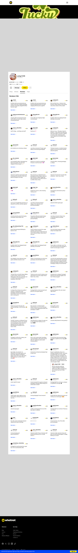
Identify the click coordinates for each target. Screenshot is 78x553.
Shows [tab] (16, 91)
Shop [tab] (10, 91)
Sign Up (73, 551)
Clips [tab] (28, 91)
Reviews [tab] (22, 91)
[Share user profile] (10, 87)
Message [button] (17, 87)
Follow (25, 87)
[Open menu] (67, 2)
